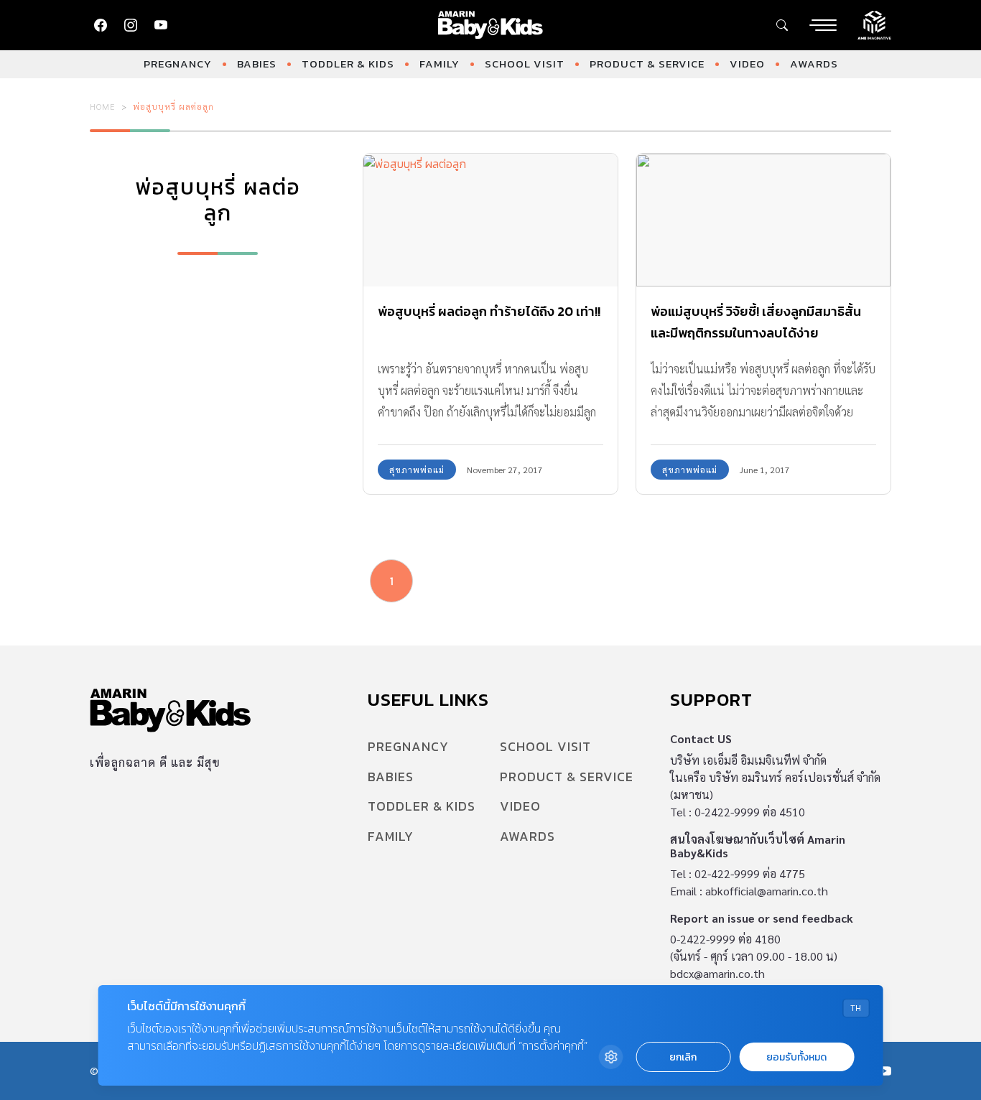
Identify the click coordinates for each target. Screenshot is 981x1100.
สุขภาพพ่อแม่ (417, 469)
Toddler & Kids (348, 63)
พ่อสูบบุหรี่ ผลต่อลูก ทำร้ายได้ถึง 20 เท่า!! (489, 311)
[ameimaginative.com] (874, 23)
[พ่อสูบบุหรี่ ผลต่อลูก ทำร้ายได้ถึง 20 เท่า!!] (490, 220)
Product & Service (647, 63)
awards (814, 63)
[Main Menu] (823, 25)
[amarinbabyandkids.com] (491, 25)
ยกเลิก (683, 1057)
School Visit (524, 63)
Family (439, 63)
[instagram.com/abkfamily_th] (130, 25)
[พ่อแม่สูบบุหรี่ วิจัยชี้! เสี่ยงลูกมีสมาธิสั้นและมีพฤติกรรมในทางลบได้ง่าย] (763, 220)
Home (103, 106)
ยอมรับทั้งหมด (796, 1057)
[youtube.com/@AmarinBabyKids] (161, 25)
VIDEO (747, 63)
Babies (256, 63)
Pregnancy (178, 63)
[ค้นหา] (782, 25)
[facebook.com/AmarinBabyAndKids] (100, 25)
